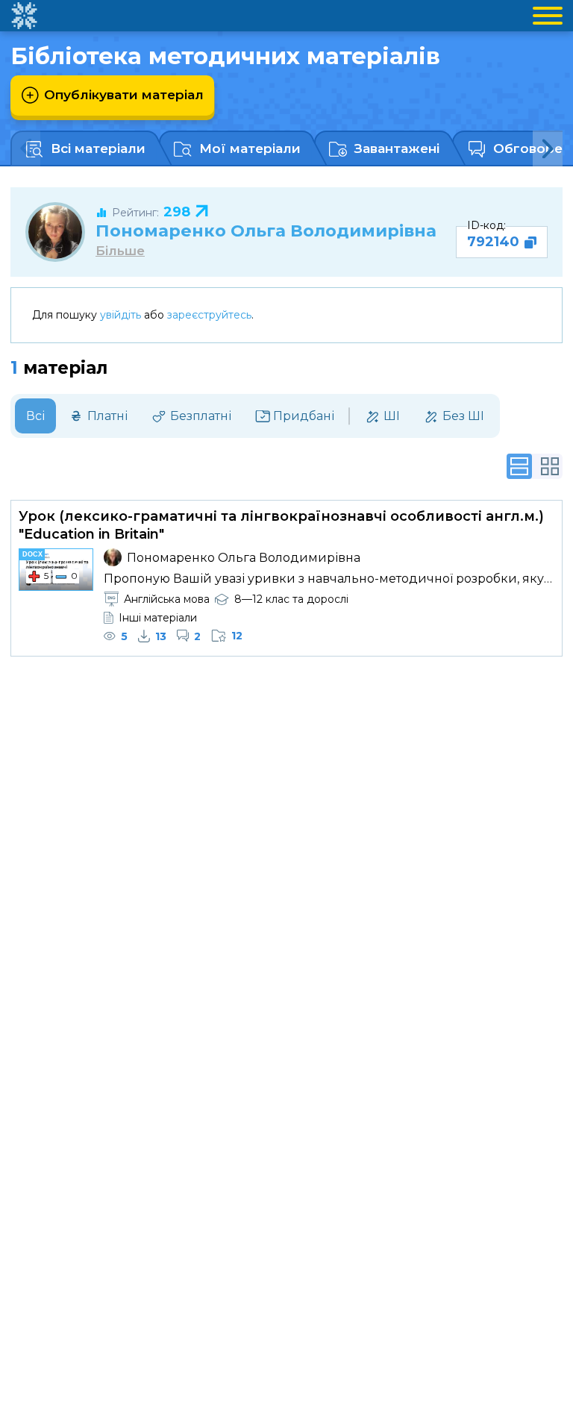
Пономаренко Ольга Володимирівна (266, 230)
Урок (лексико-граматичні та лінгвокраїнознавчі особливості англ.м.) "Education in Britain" (281, 525)
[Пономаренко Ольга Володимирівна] (55, 232)
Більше (120, 250)
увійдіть (120, 315)
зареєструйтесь (209, 315)
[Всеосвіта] (23, 15)
